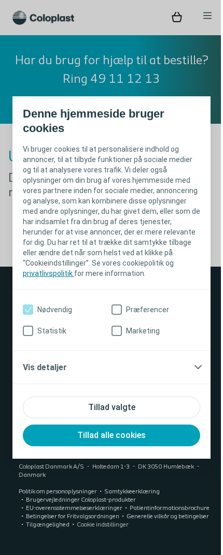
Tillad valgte (107, 412)
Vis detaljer (45, 372)
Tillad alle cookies (108, 440)
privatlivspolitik (101, 268)
